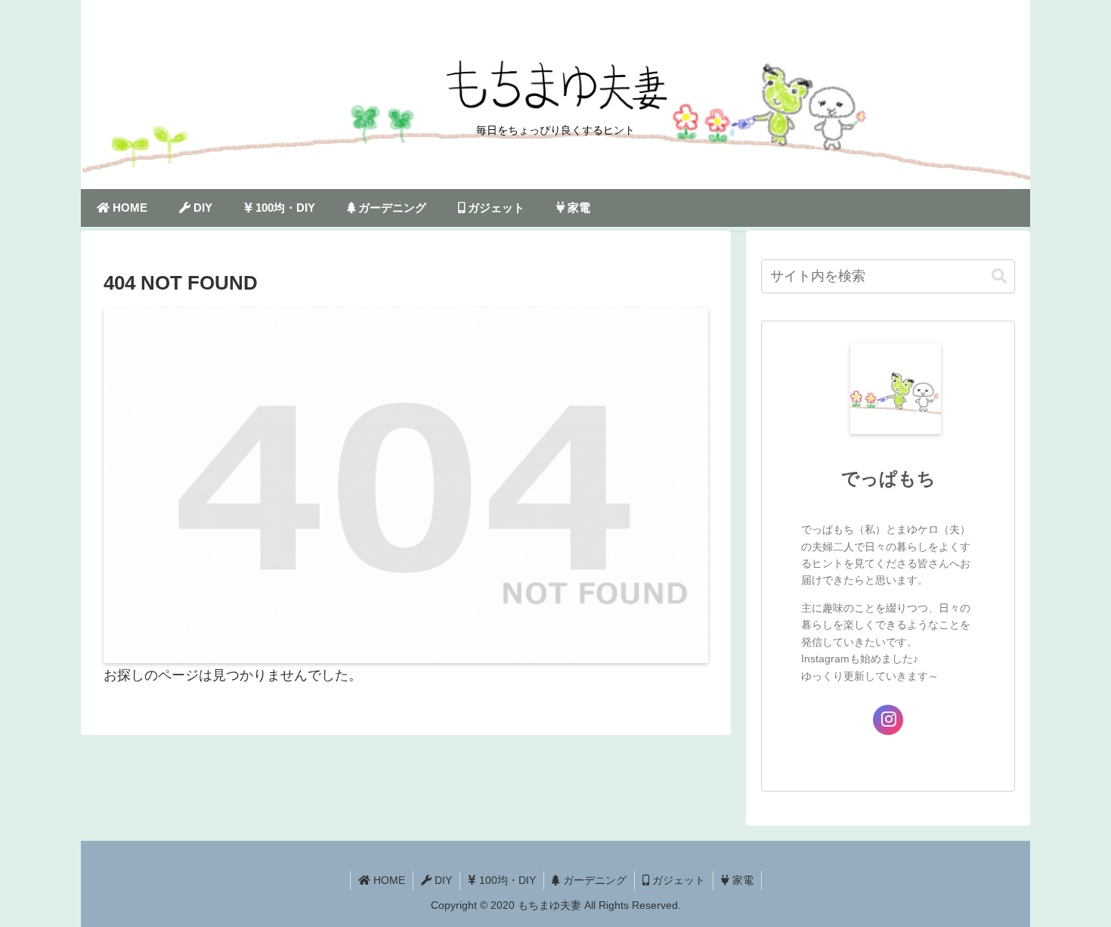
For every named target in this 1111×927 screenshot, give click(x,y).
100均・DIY (506, 880)
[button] (999, 276)
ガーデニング (593, 880)
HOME (387, 880)
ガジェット (677, 880)
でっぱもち (888, 478)
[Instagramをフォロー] (888, 720)
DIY (442, 880)
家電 (741, 880)
